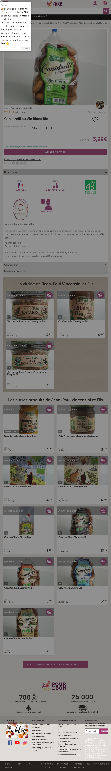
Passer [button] (4, 5)
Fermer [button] (25, 48)
